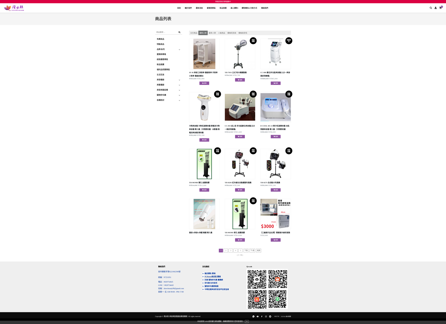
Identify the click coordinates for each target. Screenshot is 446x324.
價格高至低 (242, 33)
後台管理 (288, 316)
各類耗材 (160, 100)
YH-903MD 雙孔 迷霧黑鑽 (199, 183)
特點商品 (160, 44)
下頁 (246, 250)
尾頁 (258, 250)
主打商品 (193, 33)
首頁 (179, 8)
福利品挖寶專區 (163, 70)
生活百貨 (160, 75)
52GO (282, 316)
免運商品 (160, 39)
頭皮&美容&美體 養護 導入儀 (200, 233)
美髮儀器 (160, 85)
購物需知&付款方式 (249, 8)
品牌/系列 (161, 49)
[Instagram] (266, 316)
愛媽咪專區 (211, 8)
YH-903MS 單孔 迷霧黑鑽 (235, 233)
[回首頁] (13, 8)
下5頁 (252, 250)
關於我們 (188, 8)
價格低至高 (231, 33)
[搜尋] (431, 8)
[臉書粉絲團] (261, 316)
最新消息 (199, 8)
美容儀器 (160, 80)
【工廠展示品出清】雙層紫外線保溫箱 (275, 233)
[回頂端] (440, 318)
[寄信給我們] (257, 316)
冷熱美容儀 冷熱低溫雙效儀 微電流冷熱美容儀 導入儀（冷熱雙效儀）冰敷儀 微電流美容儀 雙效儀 (204, 129)
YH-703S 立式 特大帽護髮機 (236, 72)
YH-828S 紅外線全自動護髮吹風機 (238, 183)
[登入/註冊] (436, 8)
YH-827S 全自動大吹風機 (270, 183)
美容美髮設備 (162, 90)
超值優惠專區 (162, 59)
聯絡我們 (264, 8)
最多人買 (212, 33)
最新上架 (203, 33)
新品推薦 (223, 8)
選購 (205, 83)
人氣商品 (221, 33)
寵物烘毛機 (161, 95)
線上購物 (234, 8)
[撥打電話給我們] (253, 316)
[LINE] (270, 316)
